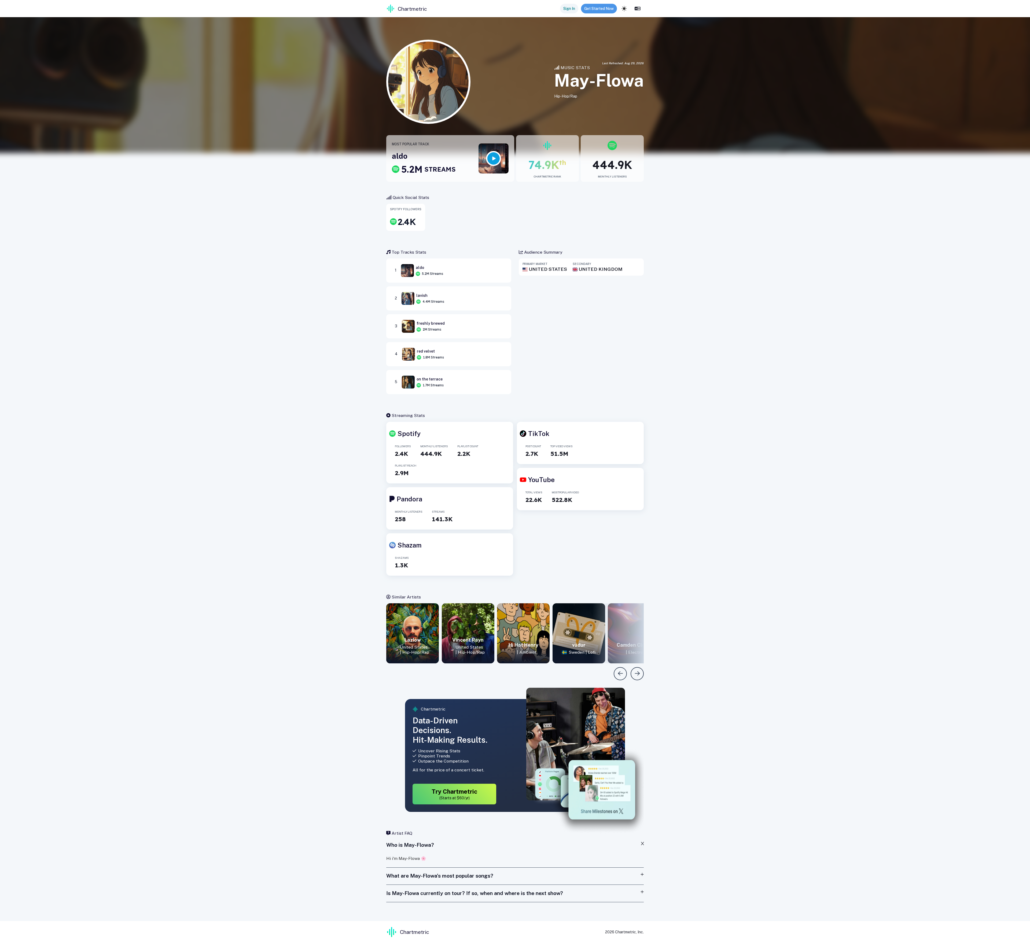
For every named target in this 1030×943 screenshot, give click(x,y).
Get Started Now (599, 8)
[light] (624, 8)
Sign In (569, 8)
